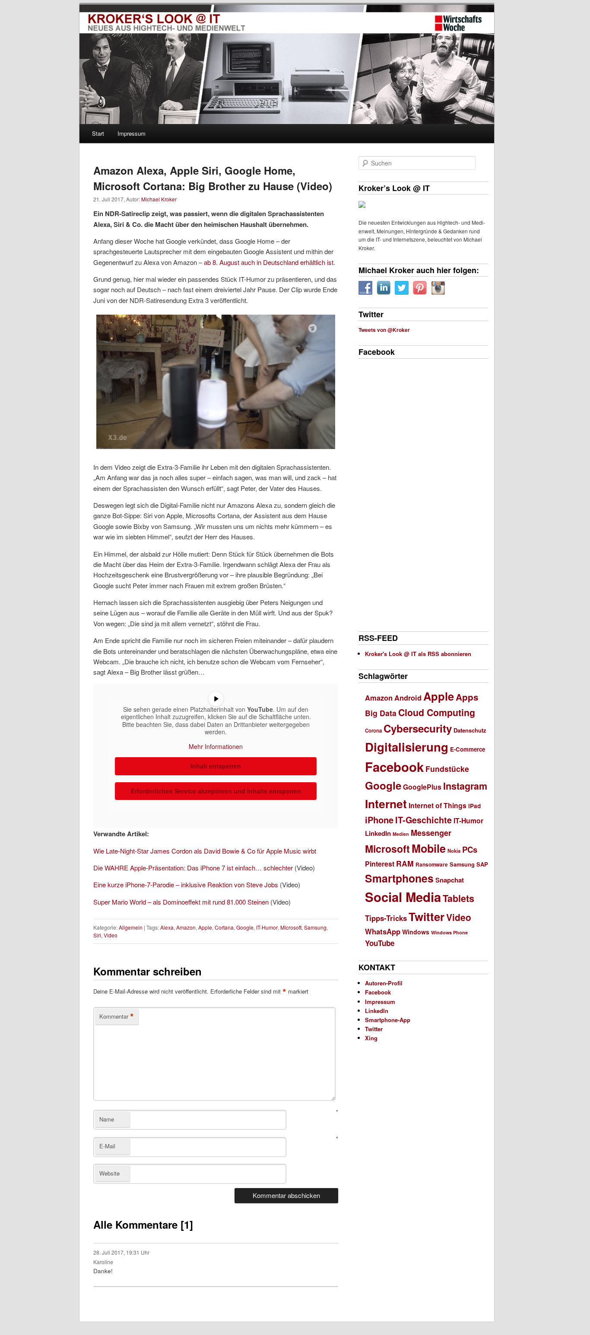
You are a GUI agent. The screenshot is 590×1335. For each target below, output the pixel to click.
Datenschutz (470, 730)
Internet (386, 803)
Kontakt (251, 1313)
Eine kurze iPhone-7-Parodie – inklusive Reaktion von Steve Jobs (185, 884)
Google (245, 927)
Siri (97, 935)
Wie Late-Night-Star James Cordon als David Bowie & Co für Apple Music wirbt (204, 850)
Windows (415, 931)
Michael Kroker (159, 199)
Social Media (403, 897)
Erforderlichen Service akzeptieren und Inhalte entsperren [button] (216, 791)
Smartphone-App (387, 1020)
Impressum (131, 133)
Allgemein (131, 927)
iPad (474, 806)
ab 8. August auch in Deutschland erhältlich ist (268, 262)
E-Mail (107, 1146)
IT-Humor (267, 927)
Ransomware (432, 864)
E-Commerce (467, 749)
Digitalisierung (406, 746)
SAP (482, 864)
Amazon (186, 927)
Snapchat (449, 880)
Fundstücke (447, 768)
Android (408, 698)
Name (106, 1119)
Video (110, 935)
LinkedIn (378, 833)
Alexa (167, 927)
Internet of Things (437, 805)
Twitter (426, 916)
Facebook (394, 767)
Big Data (381, 712)
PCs (469, 849)
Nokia (453, 850)
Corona (373, 730)
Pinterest (379, 864)
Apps (467, 697)
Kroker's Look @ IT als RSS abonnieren (418, 654)
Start (98, 133)
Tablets (458, 898)
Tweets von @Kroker (384, 330)
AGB (89, 1313)
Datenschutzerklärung (122, 1313)
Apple (205, 927)
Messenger (431, 832)
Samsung (315, 927)
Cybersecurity (418, 728)
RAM (405, 863)
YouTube (380, 943)
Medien (401, 834)
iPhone (379, 819)
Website (109, 1173)
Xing (371, 1038)
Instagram (465, 786)
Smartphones (399, 878)
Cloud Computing (436, 712)
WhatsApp (382, 931)
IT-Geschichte (423, 820)
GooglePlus (422, 787)
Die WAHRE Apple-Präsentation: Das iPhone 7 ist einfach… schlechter (193, 867)
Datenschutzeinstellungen (178, 1313)
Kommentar (116, 1016)
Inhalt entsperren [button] (215, 765)
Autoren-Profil (384, 983)
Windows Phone (449, 932)
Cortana (224, 927)
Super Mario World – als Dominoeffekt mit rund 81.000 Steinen (181, 901)
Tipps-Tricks (386, 918)
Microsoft (290, 927)
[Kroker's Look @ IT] (458, 23)
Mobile (429, 848)
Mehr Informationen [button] (216, 747)
